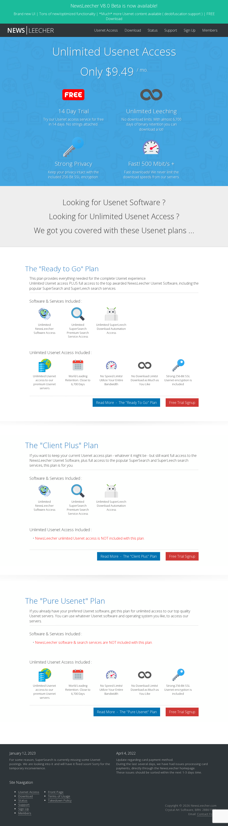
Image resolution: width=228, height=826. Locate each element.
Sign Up (23, 809)
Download (25, 796)
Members (24, 813)
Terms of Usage (59, 796)
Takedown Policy (59, 800)
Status (22, 800)
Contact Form (206, 814)
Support (24, 804)
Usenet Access (28, 792)
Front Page (55, 792)
